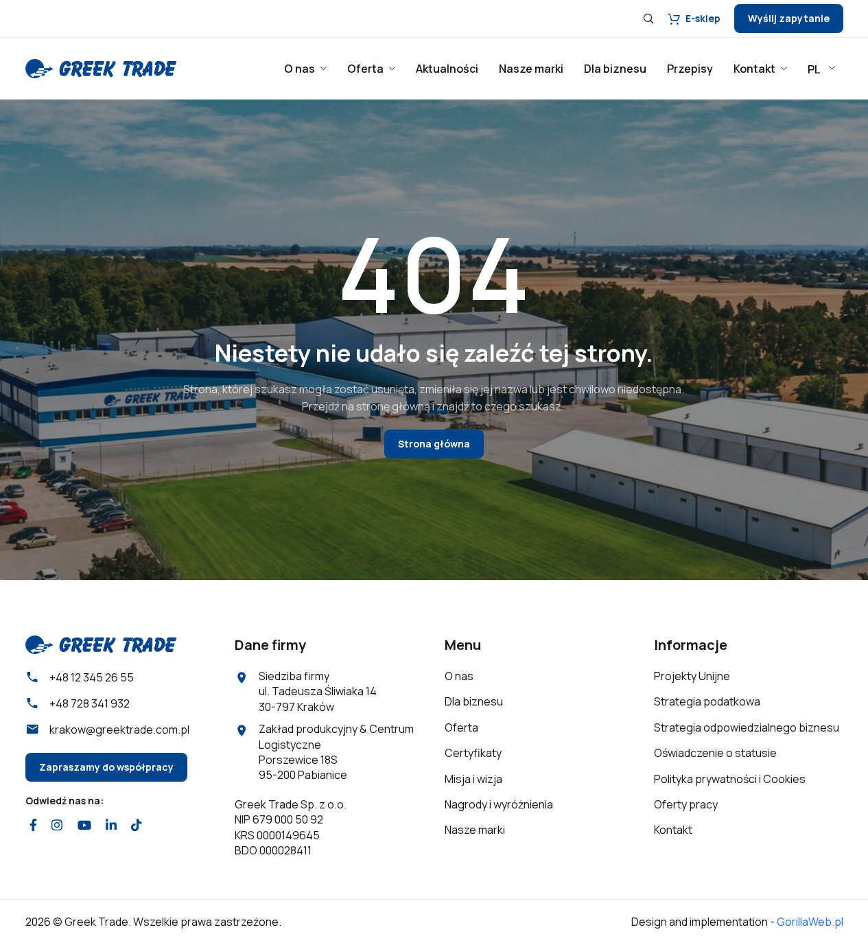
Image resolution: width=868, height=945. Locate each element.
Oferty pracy (686, 804)
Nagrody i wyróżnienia (499, 804)
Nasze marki (475, 829)
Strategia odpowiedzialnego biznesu (746, 727)
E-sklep (702, 18)
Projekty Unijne (692, 676)
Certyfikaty (473, 752)
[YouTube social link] (84, 825)
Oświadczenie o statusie (715, 752)
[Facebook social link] (33, 825)
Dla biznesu (474, 701)
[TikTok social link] (137, 825)
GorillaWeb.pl (810, 921)
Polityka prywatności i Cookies (730, 778)
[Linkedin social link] (111, 825)
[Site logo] (100, 67)
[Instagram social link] (57, 825)
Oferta (461, 727)
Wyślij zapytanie (789, 18)
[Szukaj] (648, 18)
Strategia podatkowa (707, 701)
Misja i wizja (473, 778)
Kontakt (673, 829)
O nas (459, 676)
